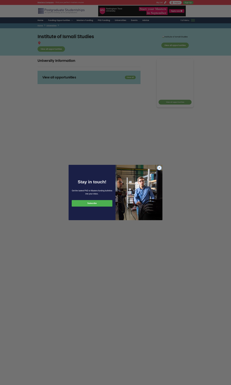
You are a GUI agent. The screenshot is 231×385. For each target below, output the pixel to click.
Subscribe (92, 203)
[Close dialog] (159, 168)
